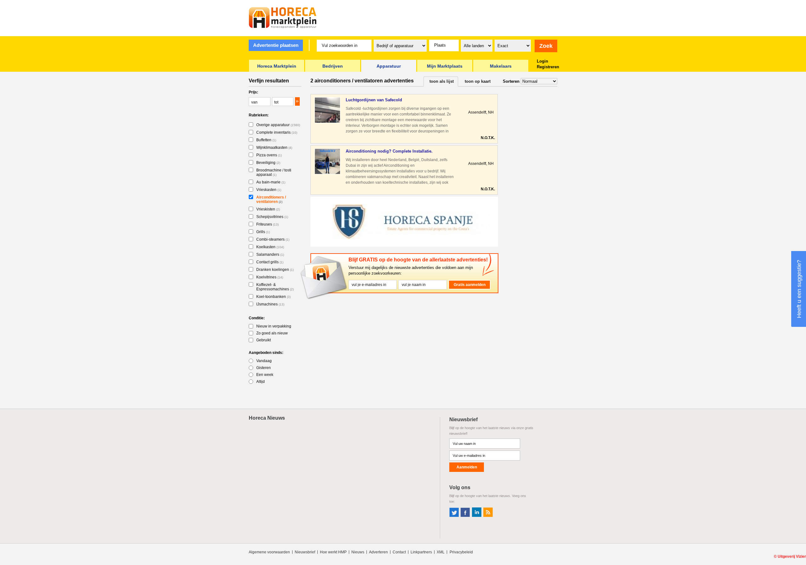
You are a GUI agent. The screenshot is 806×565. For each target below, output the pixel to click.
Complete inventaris (276, 132)
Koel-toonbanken (273, 296)
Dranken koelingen (275, 269)
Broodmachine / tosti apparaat (273, 172)
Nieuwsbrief (305, 552)
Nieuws (357, 552)
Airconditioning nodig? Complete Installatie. (389, 151)
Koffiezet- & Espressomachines (275, 286)
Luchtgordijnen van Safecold (374, 100)
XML (441, 552)
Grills (263, 232)
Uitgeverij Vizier (792, 556)
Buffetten (266, 140)
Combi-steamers (272, 239)
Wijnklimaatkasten (274, 147)
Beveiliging (268, 162)
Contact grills (269, 262)
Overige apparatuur (278, 125)
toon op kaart (478, 81)
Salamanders (270, 254)
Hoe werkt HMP (333, 552)
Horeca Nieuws (267, 418)
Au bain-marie (270, 182)
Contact (399, 552)
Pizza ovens (269, 155)
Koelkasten (270, 247)
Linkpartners (421, 552)
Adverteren (378, 552)
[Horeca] (283, 17)
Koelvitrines (269, 277)
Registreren (548, 66)
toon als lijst (441, 81)
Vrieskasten (268, 189)
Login (542, 61)
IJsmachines (270, 304)
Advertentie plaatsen (275, 45)
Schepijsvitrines (272, 217)
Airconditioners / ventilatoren (271, 199)
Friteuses (267, 224)
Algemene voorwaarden (269, 552)
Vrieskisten (268, 209)
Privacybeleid (461, 552)
